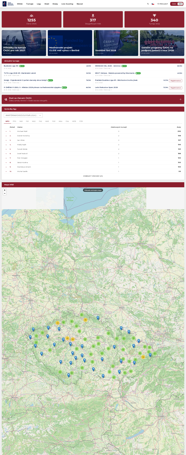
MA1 (21, 121)
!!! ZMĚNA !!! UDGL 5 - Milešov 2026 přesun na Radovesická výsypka (32, 87)
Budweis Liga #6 (11, 66)
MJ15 (74, 121)
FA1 (27, 121)
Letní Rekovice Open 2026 (106, 87)
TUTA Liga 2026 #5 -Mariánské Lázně (20, 73)
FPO (14, 121)
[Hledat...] (148, 4)
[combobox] (23, 115)
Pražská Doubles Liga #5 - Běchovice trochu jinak (116, 80)
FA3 (53, 121)
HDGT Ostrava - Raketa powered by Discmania (115, 73)
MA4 (60, 121)
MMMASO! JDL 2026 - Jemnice (108, 66)
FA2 (40, 121)
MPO (7, 121)
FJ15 (81, 121)
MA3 (47, 121)
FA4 (67, 121)
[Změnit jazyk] (153, 4)
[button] (102, 359)
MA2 (34, 121)
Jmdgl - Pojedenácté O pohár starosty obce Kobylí (25, 80)
